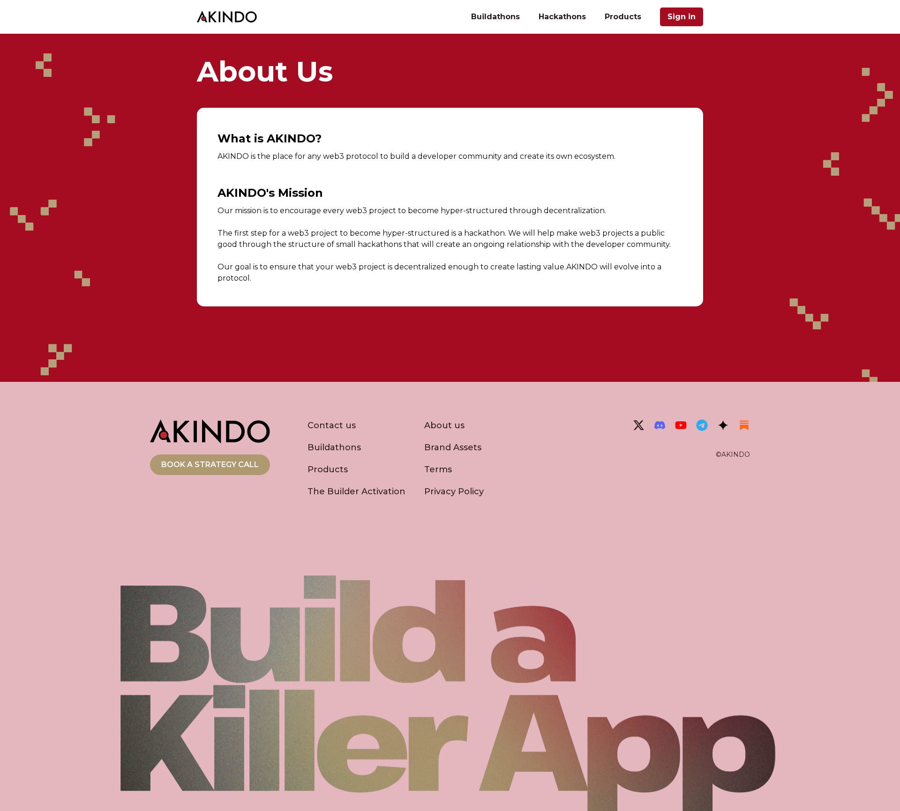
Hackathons (562, 16)
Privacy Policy (454, 491)
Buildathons (495, 16)
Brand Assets (452, 447)
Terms (438, 469)
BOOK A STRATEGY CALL (210, 464)
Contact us (332, 425)
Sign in (682, 16)
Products (623, 16)
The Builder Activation (356, 491)
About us (444, 425)
